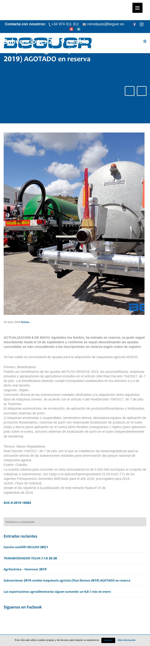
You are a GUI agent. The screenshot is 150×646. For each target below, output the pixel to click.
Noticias (25, 322)
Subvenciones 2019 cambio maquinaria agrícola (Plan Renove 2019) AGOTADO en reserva (67, 580)
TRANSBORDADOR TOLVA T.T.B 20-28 (30, 558)
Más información (126, 640)
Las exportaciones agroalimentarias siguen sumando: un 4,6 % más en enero (57, 592)
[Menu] (137, 8)
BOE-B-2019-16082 (17, 503)
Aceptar (108, 640)
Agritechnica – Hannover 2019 (25, 569)
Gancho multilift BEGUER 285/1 (26, 547)
